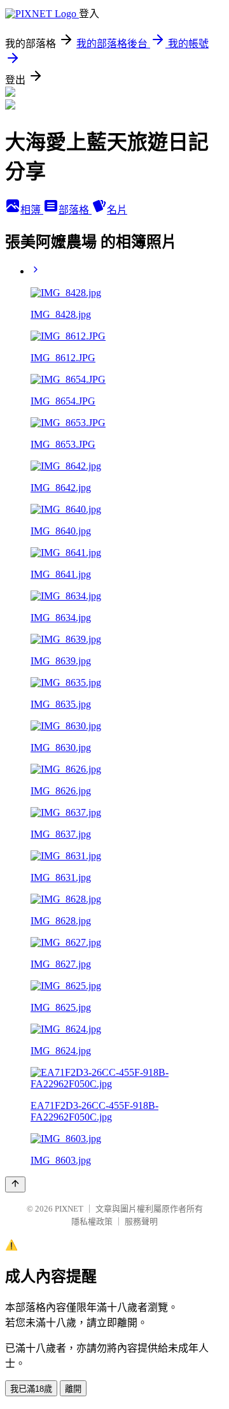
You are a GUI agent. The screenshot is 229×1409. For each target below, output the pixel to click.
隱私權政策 (92, 1221)
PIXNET (69, 1208)
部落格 (75, 209)
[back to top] (15, 1184)
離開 (73, 1389)
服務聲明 (141, 1221)
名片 (117, 209)
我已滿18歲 (31, 1389)
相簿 (31, 209)
